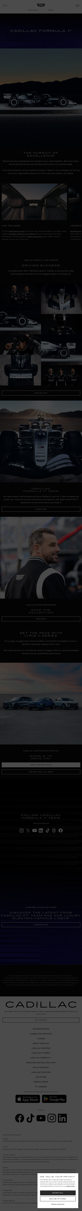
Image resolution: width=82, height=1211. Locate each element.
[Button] (58, 1204)
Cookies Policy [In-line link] (70, 1186)
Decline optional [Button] (57, 1199)
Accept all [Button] (57, 1193)
